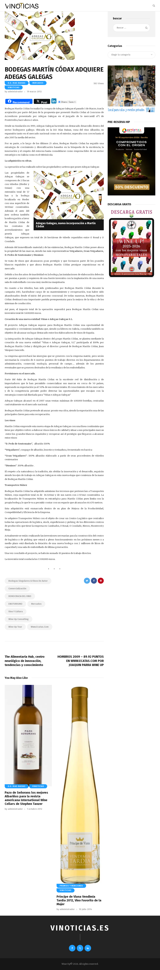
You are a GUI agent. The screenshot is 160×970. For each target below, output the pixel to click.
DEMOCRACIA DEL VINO (19, 596)
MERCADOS (37, 83)
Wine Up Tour (15, 627)
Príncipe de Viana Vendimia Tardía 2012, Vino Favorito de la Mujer (79, 900)
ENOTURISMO (15, 604)
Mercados (36, 604)
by (14, 91)
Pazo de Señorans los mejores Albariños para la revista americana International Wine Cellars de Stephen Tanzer (26, 798)
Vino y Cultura (15, 611)
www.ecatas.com (40, 627)
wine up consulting (18, 619)
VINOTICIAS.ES (80, 928)
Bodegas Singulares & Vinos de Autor (28, 581)
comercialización (17, 588)
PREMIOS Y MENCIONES (71, 886)
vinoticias (14, 87)
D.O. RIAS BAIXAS (16, 83)
